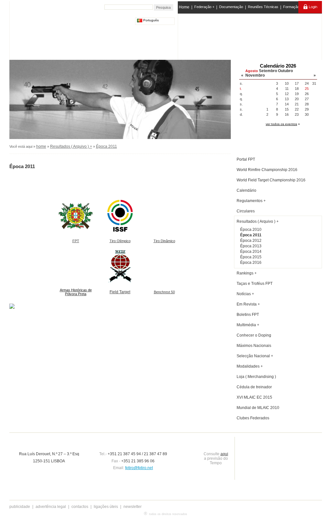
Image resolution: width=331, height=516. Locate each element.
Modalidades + (250, 366)
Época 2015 (251, 257)
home (41, 146)
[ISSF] (199, 35)
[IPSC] (224, 35)
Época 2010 (251, 229)
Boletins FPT (248, 314)
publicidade (19, 506)
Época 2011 (106, 146)
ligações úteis (106, 506)
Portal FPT (246, 159)
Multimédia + (248, 325)
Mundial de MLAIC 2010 (258, 407)
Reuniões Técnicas (263, 7)
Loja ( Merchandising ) (256, 376)
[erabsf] (303, 35)
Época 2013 (251, 246)
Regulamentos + (251, 201)
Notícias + (245, 294)
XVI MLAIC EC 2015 (254, 397)
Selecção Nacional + (255, 356)
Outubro (285, 71)
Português (150, 20)
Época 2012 (251, 240)
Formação (291, 7)
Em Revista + (248, 304)
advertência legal (51, 506)
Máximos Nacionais (254, 345)
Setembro (268, 71)
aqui (224, 454)
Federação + (204, 7)
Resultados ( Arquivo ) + (71, 146)
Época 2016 (251, 262)
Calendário (246, 190)
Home (184, 7)
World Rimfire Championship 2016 (267, 169)
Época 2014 (251, 251)
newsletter (132, 506)
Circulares (246, 211)
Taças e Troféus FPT (254, 283)
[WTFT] (276, 37)
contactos (79, 506)
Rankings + (247, 273)
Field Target (120, 292)
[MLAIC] (250, 35)
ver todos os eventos (281, 124)
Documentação (231, 7)
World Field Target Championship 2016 (271, 180)
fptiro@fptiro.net (139, 468)
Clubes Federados (253, 418)
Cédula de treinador (254, 387)
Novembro (255, 75)
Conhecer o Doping (254, 335)
